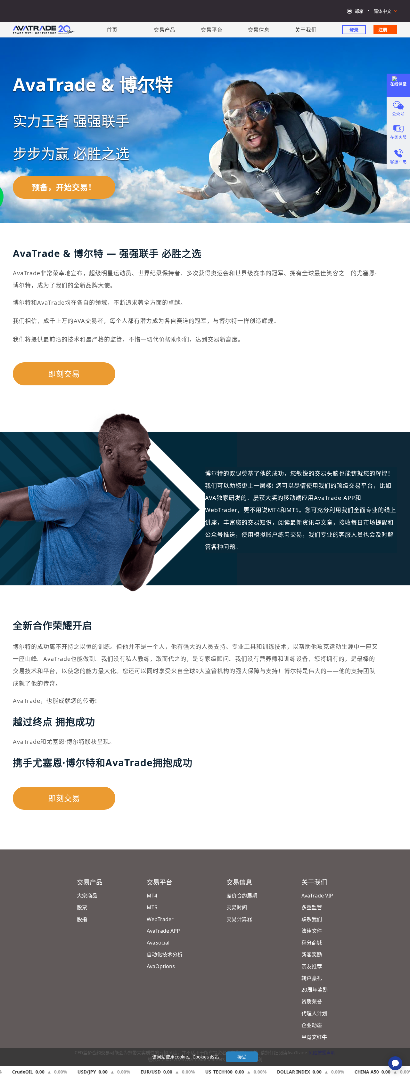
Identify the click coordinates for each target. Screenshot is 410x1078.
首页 (112, 29)
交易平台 (212, 29)
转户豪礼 (311, 978)
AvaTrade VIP (317, 895)
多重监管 (311, 907)
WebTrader (160, 919)
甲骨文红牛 (314, 1037)
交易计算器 (239, 919)
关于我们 (306, 29)
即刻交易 (64, 373)
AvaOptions (161, 966)
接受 (241, 1057)
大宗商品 (87, 895)
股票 (82, 907)
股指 (82, 919)
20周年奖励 (314, 989)
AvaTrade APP (163, 930)
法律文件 (311, 930)
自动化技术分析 (165, 954)
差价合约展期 (241, 895)
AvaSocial (158, 942)
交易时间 (236, 907)
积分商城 (311, 942)
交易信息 (259, 29)
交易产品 (165, 29)
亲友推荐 (311, 966)
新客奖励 (311, 954)
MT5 (152, 907)
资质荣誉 (311, 1001)
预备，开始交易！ (64, 187)
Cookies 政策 (206, 1057)
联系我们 (311, 919)
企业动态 (311, 1025)
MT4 (152, 895)
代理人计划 (314, 1013)
